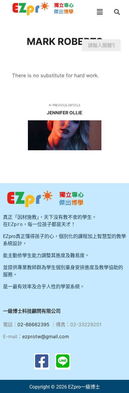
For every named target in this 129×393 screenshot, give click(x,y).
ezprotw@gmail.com (45, 336)
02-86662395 (33, 324)
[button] (100, 11)
